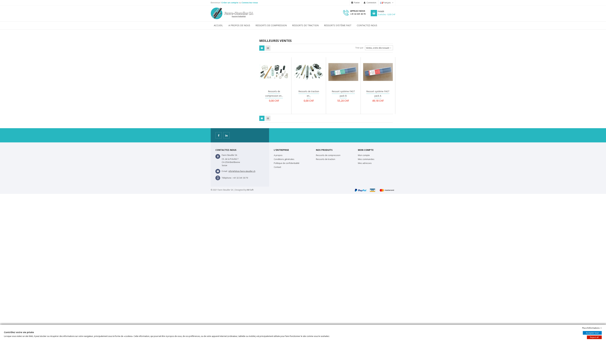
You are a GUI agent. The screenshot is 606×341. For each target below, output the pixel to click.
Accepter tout (592, 332)
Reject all (594, 337)
